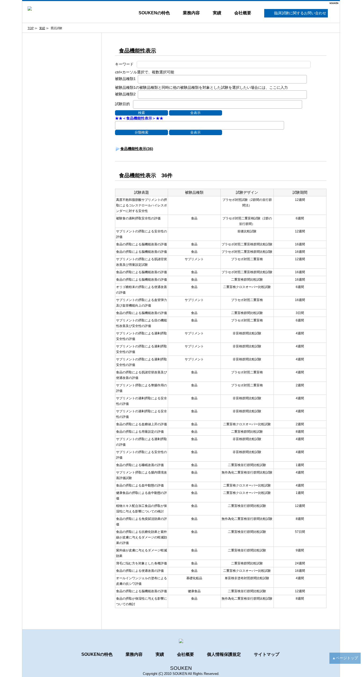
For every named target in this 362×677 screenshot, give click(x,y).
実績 (217, 13)
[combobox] (222, 79)
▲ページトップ (345, 658)
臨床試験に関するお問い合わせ (300, 13)
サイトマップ (266, 654)
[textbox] (140, 79)
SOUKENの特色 (154, 13)
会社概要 (242, 13)
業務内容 (191, 13)
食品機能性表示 (137, 51)
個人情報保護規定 (224, 654)
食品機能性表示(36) (136, 149)
